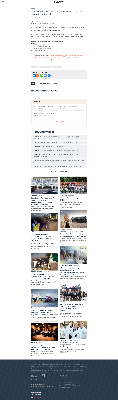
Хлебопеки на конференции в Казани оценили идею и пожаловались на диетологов (73, 348)
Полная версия (36, 393)
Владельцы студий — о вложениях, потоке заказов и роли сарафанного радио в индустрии (43, 350)
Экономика (34, 195)
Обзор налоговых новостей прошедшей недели (44, 314)
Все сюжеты (60, 122)
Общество (34, 342)
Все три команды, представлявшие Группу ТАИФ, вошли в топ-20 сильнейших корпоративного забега (71, 310)
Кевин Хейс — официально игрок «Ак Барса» (49, 146)
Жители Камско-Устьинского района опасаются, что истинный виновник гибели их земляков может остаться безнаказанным (42, 241)
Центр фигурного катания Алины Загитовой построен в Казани (55, 142)
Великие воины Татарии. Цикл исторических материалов (44, 115)
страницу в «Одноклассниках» (51, 58)
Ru (60, 379)
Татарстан (57, 67)
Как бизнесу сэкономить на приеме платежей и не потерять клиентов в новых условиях (43, 204)
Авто (32, 231)
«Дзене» (61, 60)
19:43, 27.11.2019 (35, 18)
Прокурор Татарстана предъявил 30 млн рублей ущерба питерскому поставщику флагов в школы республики (73, 237)
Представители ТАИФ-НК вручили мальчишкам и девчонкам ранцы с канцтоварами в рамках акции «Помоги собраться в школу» (72, 202)
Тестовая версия (36, 394)
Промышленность (37, 271)
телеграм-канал (56, 56)
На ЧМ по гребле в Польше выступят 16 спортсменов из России (55, 150)
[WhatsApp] (41, 75)
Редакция (34, 379)
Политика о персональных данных (42, 386)
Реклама (34, 382)
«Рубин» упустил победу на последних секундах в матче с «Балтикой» (57, 166)
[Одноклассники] (37, 75)
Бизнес (62, 229)
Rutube (53, 60)
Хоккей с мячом (45, 67)
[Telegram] (45, 75)
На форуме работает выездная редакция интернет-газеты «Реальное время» (73, 273)
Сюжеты (37, 101)
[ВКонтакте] (34, 75)
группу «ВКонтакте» (70, 56)
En (63, 379)
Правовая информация (38, 384)
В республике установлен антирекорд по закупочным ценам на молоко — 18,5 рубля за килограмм (44, 279)
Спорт (33, 8)
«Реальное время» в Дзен (48, 83)
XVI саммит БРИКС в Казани (43, 107)
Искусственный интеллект (68, 107)
